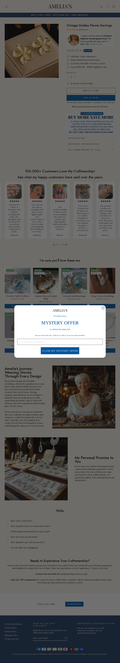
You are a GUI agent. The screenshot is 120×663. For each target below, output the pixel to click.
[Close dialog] (103, 307)
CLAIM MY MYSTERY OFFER (60, 350)
